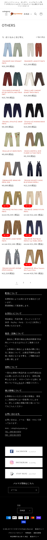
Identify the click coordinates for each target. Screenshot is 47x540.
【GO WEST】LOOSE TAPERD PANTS (11, 240)
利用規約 (28, 533)
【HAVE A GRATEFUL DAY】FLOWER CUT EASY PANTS (33, 152)
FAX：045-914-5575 (13, 435)
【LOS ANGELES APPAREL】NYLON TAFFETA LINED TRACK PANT (12, 92)
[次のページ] (30, 282)
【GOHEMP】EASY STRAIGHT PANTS (12, 62)
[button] (6, 15)
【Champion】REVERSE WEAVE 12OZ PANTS (34, 123)
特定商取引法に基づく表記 (19, 536)
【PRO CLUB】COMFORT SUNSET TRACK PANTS (32, 91)
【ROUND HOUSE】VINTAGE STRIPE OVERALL (11, 269)
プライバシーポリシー (15, 533)
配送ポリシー (34, 536)
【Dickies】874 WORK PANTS (12, 151)
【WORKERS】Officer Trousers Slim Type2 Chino (34, 269)
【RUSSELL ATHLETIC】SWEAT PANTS (12, 123)
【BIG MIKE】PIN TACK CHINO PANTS (12, 210)
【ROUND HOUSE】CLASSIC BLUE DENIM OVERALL (33, 181)
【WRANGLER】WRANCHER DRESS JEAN (11, 181)
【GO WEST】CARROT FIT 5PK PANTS (34, 210)
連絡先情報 (37, 533)
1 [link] (16, 282)
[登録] (36, 490)
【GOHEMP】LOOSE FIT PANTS (34, 61)
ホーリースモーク (14, 529)
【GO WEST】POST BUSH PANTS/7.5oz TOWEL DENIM (33, 240)
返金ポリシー (39, 529)
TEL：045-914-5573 (13, 431)
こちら (20, 383)
